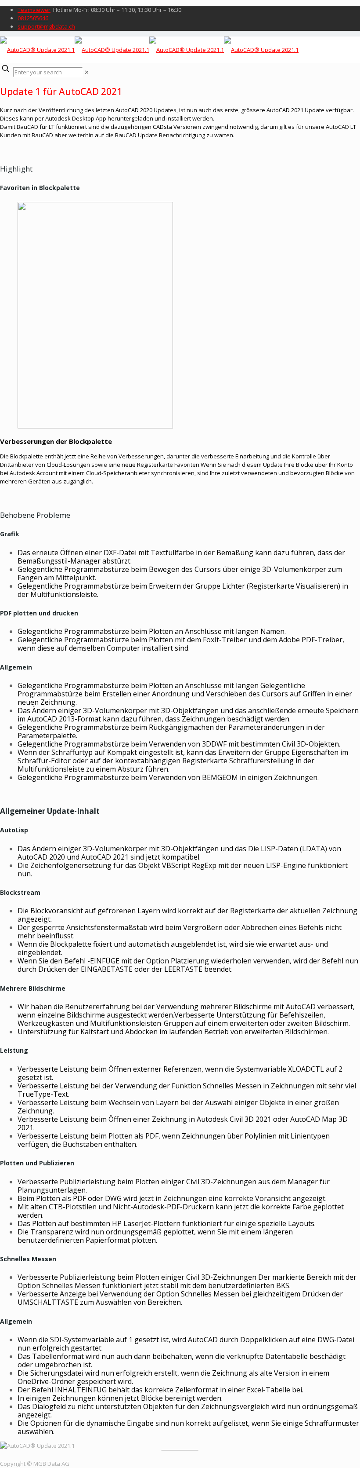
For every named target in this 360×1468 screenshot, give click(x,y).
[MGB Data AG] (149, 49)
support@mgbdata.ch (46, 26)
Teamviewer (34, 10)
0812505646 (33, 18)
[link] (86, 72)
